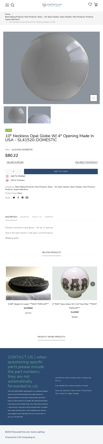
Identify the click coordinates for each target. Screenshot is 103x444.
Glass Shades (66, 17)
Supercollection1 (12, 19)
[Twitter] (14, 198)
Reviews (24, 217)
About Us (37, 217)
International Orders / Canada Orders (68, 378)
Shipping (49, 217)
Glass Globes (53, 17)
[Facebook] (18, 198)
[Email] (27, 198)
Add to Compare (18, 180)
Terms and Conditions (62, 391)
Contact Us (63, 394)
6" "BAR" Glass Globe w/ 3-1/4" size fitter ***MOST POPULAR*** (74, 308)
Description (11, 217)
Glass (19, 193)
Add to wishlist (18, 176)
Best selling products (14, 17)
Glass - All (42, 17)
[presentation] (10, 284)
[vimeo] (22, 198)
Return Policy (76, 391)
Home (7, 14)
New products (79, 17)
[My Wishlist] (90, 5)
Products (90, 17)
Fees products (31, 17)
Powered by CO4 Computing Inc (20, 437)
